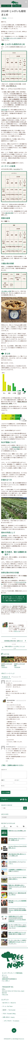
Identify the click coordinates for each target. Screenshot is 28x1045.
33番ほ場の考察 (9, 213)
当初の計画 (4, 109)
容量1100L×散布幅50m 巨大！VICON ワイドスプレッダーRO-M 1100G (17, 886)
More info (5, 994)
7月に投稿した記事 (6, 291)
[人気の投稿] (11, 826)
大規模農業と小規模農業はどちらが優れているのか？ (17, 870)
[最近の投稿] (4, 826)
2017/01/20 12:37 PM (21, 700)
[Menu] (26, 2)
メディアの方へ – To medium (11, 1021)
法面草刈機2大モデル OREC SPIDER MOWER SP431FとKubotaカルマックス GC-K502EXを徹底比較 (17, 918)
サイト (2, 786)
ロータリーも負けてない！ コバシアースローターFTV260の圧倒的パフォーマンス (17, 926)
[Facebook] (23, 799)
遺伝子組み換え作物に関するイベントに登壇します (17, 854)
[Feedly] (26, 799)
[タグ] (23, 826)
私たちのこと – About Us (9, 1002)
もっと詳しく (6, 981)
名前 (3, 780)
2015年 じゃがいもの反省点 (6, 664)
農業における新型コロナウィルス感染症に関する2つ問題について (17, 933)
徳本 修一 (5, 18)
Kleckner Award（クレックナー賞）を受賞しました (16, 839)
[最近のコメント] (17, 826)
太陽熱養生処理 (15, 447)
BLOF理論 (16, 449)
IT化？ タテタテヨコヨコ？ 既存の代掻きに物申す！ (17, 878)
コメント (7, 677)
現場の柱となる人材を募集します (17, 830)
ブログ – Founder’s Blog (9, 1013)
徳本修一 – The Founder (9, 1010)
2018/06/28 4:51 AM (22, 747)
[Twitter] (21, 799)
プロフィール (17, 631)
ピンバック (16, 677)
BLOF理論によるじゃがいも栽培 (12, 38)
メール (17, 780)
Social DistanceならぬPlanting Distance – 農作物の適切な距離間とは (17, 910)
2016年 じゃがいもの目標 (19, 664)
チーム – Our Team (8, 1006)
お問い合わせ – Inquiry (9, 1017)
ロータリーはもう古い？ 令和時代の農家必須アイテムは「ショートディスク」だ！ (17, 941)
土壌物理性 (4, 535)
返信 (7, 697)
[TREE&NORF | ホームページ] (16, 4)
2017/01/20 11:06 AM (17, 681)
